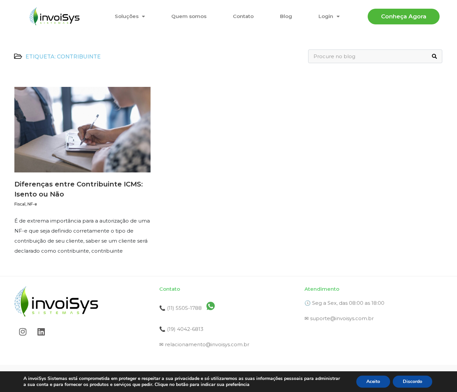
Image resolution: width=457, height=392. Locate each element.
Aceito (373, 381)
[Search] (434, 56)
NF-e (32, 204)
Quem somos (188, 16)
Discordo (412, 381)
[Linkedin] (41, 331)
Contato (243, 16)
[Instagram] (22, 331)
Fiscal (19, 204)
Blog (286, 16)
